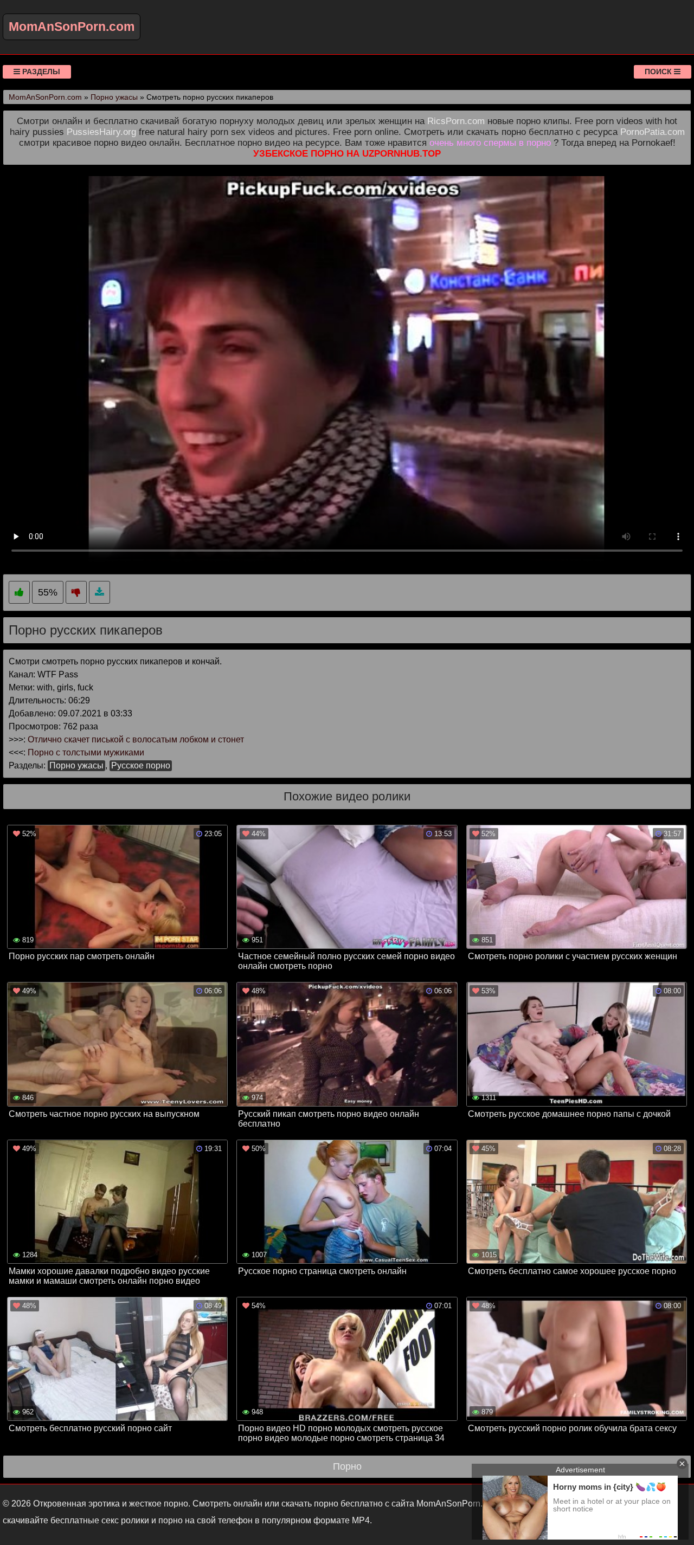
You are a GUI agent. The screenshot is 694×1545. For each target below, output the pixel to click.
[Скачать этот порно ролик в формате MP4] (99, 592)
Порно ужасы (76, 765)
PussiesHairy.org (101, 132)
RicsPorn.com (456, 121)
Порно (347, 1466)
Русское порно (140, 765)
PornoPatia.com (652, 132)
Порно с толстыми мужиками (86, 752)
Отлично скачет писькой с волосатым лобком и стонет (136, 739)
